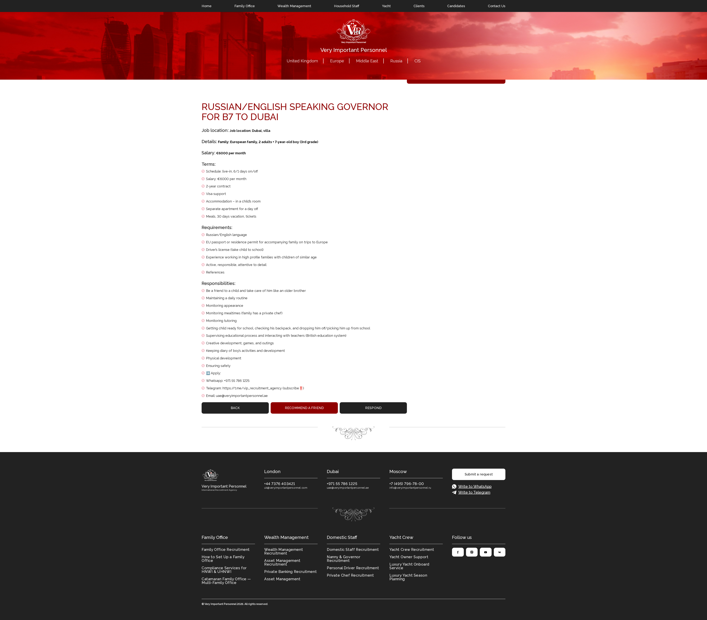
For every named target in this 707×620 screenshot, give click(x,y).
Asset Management (282, 579)
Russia (396, 60)
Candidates (456, 6)
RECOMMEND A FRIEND (304, 408)
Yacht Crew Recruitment (411, 549)
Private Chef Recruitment (350, 575)
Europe (337, 60)
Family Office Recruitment (226, 549)
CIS (417, 60)
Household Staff (346, 6)
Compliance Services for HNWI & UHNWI (224, 570)
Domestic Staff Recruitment (353, 549)
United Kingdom (302, 60)
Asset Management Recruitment (282, 562)
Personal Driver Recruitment (353, 568)
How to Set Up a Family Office (223, 559)
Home (207, 6)
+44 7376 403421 (279, 484)
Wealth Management (294, 6)
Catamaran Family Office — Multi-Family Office (226, 581)
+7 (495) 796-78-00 (406, 484)
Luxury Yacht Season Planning (408, 577)
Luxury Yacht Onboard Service (409, 566)
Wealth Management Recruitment (283, 551)
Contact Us (496, 6)
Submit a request (479, 474)
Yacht (386, 6)
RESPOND (373, 408)
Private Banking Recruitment (290, 571)
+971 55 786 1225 (342, 484)
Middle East (367, 60)
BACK (235, 408)
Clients (419, 6)
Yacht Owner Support (408, 557)
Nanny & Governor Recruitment (343, 559)
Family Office (244, 6)
